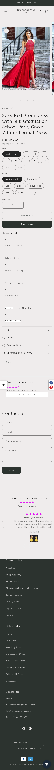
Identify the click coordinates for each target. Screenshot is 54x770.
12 (25, 161)
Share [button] (8, 362)
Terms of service (14, 595)
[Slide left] (20, 100)
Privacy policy (13, 601)
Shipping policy (13, 575)
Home (9, 634)
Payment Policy (13, 608)
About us (10, 568)
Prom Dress (11, 640)
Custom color (25, 192)
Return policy (12, 581)
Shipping (5, 144)
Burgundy (32, 179)
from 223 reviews (27, 506)
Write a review (27, 394)
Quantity (6, 199)
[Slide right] (33, 100)
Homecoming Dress (15, 661)
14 (35, 161)
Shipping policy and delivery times (22, 588)
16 (45, 161)
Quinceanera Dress (15, 654)
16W (7, 167)
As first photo (12, 179)
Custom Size (11, 154)
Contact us (11, 681)
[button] (6, 11)
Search (9, 615)
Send (11, 470)
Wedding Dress (13, 647)
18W (20, 167)
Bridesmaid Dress (14, 674)
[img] (27, 502)
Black (20, 186)
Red (7, 186)
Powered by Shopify (36, 764)
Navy (8, 192)
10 (16, 161)
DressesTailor (22, 764)
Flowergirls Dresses (15, 667)
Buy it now (27, 224)
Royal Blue (35, 186)
